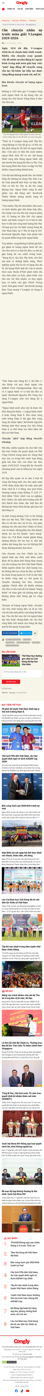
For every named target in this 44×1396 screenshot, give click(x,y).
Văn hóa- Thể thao (19, 21)
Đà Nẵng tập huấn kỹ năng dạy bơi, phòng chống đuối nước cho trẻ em (24, 1311)
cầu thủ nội (10, 642)
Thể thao (32, 21)
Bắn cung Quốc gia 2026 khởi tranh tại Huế (21, 807)
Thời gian (12, 693)
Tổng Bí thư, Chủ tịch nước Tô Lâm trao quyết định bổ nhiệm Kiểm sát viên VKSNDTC (21, 1096)
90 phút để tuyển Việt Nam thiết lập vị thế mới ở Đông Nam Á (20, 710)
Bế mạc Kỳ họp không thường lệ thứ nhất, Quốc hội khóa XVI (19, 1192)
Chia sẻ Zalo (26, 633)
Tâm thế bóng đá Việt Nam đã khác (24, 1254)
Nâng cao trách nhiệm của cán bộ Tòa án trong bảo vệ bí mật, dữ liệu (21, 996)
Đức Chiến (36, 642)
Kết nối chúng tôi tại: (22, 1386)
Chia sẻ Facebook (11, 633)
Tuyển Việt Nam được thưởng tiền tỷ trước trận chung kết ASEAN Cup (25, 1298)
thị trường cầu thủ (23, 642)
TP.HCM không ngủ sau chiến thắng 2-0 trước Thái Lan (25, 1244)
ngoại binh (26, 639)
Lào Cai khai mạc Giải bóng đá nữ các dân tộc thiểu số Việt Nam (20, 901)
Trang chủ (6, 21)
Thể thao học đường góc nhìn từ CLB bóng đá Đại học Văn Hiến (32, 660)
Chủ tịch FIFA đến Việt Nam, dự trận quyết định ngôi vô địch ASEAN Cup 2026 (20, 759)
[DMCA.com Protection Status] (22, 1362)
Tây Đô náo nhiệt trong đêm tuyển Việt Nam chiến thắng (21, 948)
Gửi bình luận (11, 682)
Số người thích (22, 692)
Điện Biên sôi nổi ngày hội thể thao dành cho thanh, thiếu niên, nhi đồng (22, 854)
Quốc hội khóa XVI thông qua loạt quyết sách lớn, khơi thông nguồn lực (22, 1145)
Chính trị (11, 9)
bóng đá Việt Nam (12, 645)
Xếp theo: (5, 692)
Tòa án (20, 9)
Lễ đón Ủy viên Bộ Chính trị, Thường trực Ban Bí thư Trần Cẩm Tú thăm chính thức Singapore (22, 1046)
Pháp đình (29, 9)
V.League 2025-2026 (13, 639)
